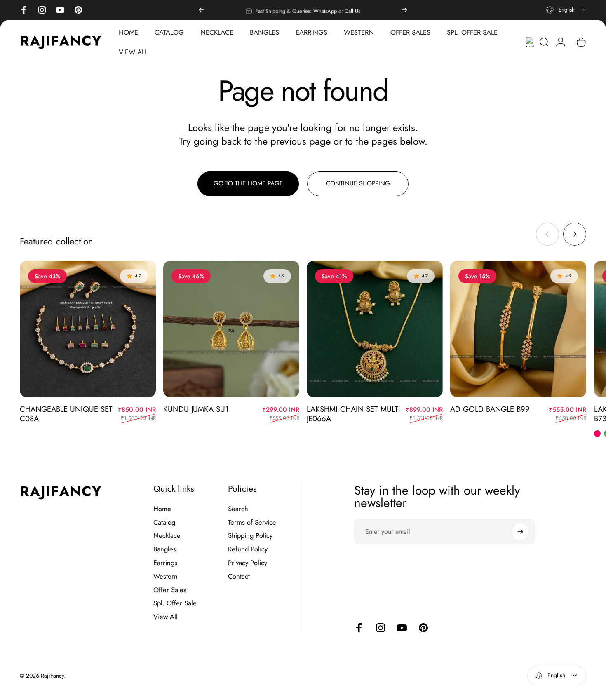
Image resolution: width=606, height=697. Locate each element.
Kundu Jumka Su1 (195, 409)
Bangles (164, 549)
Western (165, 576)
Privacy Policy (247, 563)
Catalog (164, 522)
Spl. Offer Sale (175, 603)
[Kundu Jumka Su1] (231, 329)
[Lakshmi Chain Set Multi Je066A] (375, 329)
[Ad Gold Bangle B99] (518, 329)
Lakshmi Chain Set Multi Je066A (353, 414)
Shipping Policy (250, 535)
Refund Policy (248, 549)
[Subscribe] (520, 531)
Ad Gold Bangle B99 (490, 409)
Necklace (167, 535)
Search (238, 509)
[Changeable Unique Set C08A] (88, 329)
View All (165, 617)
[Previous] (202, 10)
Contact (239, 576)
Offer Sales (169, 590)
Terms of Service (252, 522)
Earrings (165, 563)
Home (162, 509)
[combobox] (566, 10)
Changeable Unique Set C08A (66, 414)
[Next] (404, 10)
